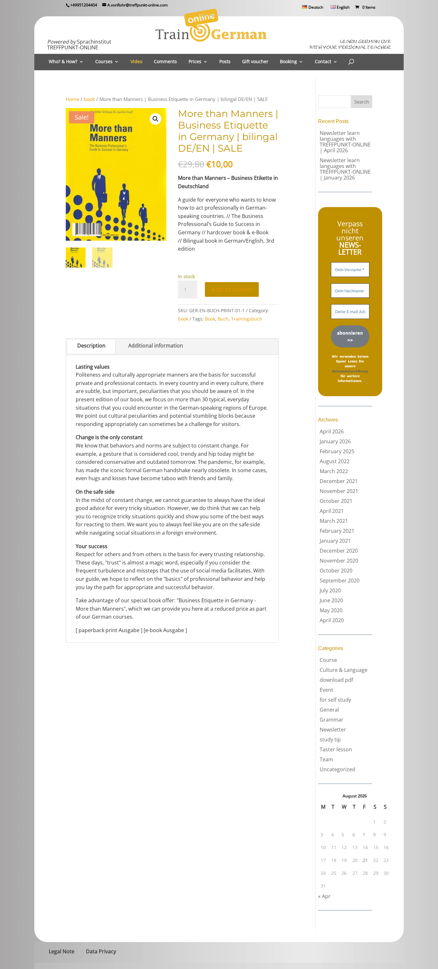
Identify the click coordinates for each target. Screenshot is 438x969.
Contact (323, 61)
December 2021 (339, 481)
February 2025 (337, 451)
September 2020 (339, 580)
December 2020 (339, 550)
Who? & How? (63, 61)
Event (326, 689)
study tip (330, 739)
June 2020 (331, 600)
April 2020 (332, 620)
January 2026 (335, 441)
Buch (223, 319)
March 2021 (334, 520)
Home (72, 99)
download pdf (336, 679)
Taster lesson (336, 749)
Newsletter (333, 729)
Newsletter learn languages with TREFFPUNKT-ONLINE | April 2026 (345, 141)
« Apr (324, 896)
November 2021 (339, 491)
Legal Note (61, 951)
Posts (225, 61)
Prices (195, 61)
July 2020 (330, 590)
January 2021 (335, 540)
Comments (165, 61)
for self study (335, 699)
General (329, 709)
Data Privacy (101, 951)
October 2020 (336, 570)
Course (328, 660)
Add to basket (231, 289)
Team (326, 759)
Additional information (155, 345)
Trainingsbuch (246, 319)
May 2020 (331, 610)
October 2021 (336, 501)
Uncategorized (337, 769)
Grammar (331, 719)
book (89, 99)
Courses (104, 61)
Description (91, 345)
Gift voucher (255, 61)
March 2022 (334, 471)
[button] (155, 119)
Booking (288, 61)
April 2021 (332, 510)
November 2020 (339, 560)
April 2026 (332, 431)
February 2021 (337, 530)
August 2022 (335, 461)
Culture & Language (343, 669)
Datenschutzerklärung (350, 371)
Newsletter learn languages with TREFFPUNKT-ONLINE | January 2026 (345, 169)
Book (210, 319)
